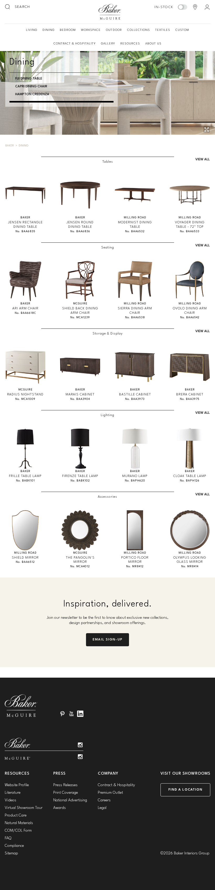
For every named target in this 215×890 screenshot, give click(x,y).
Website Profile (17, 785)
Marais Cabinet (80, 394)
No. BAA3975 (190, 399)
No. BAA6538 (135, 317)
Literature (12, 793)
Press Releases (65, 785)
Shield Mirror (25, 557)
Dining (48, 30)
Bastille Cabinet (135, 394)
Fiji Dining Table (28, 78)
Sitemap (11, 853)
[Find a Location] (195, 7)
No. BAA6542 (190, 317)
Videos (10, 800)
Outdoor (114, 30)
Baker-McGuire (110, 12)
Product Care (15, 816)
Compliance (14, 846)
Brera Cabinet (189, 394)
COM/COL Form (18, 831)
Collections (138, 30)
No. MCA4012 (80, 566)
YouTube (71, 714)
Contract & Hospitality (74, 43)
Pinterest (62, 714)
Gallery (108, 43)
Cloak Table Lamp (189, 476)
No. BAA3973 (135, 399)
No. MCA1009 (25, 399)
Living (31, 30)
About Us (153, 43)
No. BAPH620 (135, 480)
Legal (102, 808)
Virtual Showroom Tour (23, 808)
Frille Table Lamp (25, 476)
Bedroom (68, 30)
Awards (59, 808)
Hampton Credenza (32, 94)
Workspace (91, 30)
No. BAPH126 (190, 480)
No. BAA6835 (25, 231)
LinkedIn (80, 714)
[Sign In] (207, 7)
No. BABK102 (80, 480)
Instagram (80, 745)
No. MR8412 (135, 566)
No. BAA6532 (135, 231)
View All (202, 159)
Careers (104, 800)
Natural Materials (19, 823)
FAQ (8, 838)
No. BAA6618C (25, 313)
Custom (182, 30)
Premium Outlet (110, 793)
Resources (130, 43)
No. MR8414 (189, 566)
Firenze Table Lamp (80, 476)
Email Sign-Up (107, 639)
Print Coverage (65, 793)
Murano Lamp (135, 476)
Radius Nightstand (25, 394)
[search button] (8, 7)
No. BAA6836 (80, 231)
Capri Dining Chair (31, 86)
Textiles (162, 30)
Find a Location (185, 789)
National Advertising (70, 800)
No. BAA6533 (190, 231)
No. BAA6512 (25, 562)
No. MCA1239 (80, 317)
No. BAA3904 (80, 399)
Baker (9, 145)
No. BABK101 (25, 480)
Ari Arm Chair (25, 308)
